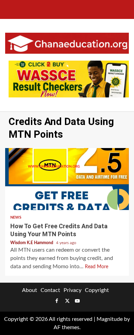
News (15, 217)
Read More (96, 266)
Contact (50, 290)
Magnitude (110, 319)
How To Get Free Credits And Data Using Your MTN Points (67, 179)
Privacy (72, 290)
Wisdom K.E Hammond (32, 243)
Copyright (97, 290)
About (29, 290)
